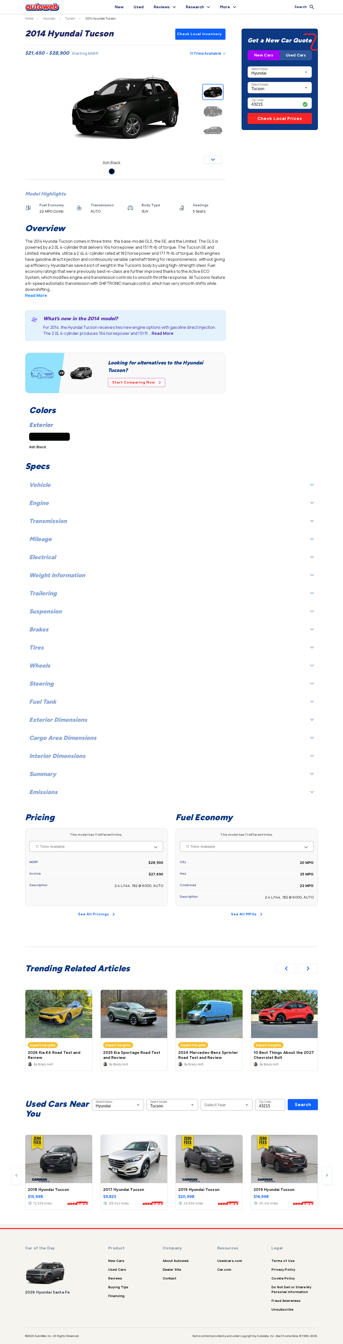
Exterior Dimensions (58, 719)
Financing (116, 1296)
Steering (41, 683)
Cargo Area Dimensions (62, 737)
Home (29, 19)
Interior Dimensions (57, 755)
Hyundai (49, 19)
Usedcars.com (229, 1260)
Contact (169, 1278)
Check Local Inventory (199, 34)
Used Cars (296, 55)
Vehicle (39, 484)
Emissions (43, 792)
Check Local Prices (279, 118)
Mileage (40, 539)
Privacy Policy (283, 1269)
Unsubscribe (282, 1309)
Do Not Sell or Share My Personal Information (291, 1289)
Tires (36, 647)
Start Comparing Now (133, 382)
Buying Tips (118, 1287)
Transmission (48, 521)
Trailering (43, 593)
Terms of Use (283, 1260)
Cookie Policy (283, 1278)
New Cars (263, 55)
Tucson (70, 19)
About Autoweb (176, 1260)
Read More (36, 295)
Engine (39, 502)
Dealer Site (172, 1269)
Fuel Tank (42, 701)
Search (303, 1104)
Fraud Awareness (286, 1300)
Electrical (42, 557)
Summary (42, 774)
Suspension (45, 611)
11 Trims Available (205, 53)
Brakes (38, 629)
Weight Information (57, 575)
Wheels (39, 665)
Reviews (115, 1278)
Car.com (224, 1269)
